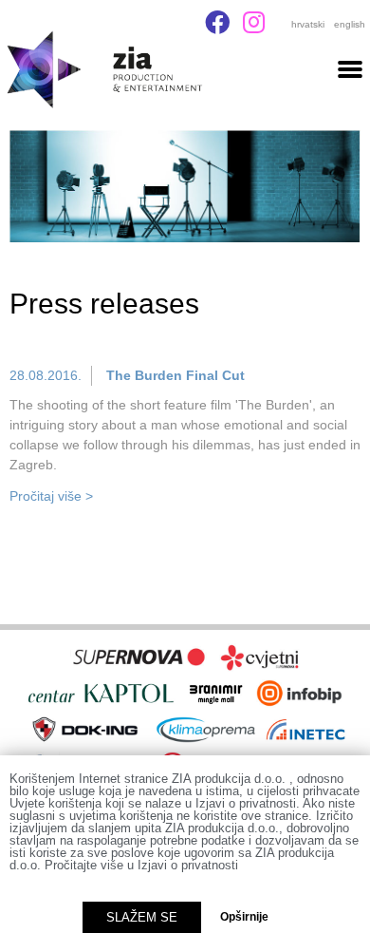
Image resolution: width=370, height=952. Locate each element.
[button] (350, 68)
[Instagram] (253, 22)
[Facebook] (217, 22)
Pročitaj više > (51, 496)
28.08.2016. (45, 375)
